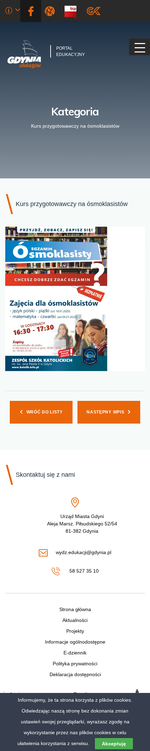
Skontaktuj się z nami (45, 474)
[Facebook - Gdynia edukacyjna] (30, 11)
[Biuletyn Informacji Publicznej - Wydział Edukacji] (73, 11)
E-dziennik (75, 653)
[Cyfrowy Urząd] (51, 11)
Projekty (75, 631)
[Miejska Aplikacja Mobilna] (93, 11)
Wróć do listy (45, 412)
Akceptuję (114, 743)
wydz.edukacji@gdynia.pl (83, 553)
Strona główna (75, 609)
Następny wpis (105, 412)
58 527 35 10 (83, 571)
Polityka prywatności (75, 663)
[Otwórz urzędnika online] (12, 11)
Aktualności (75, 620)
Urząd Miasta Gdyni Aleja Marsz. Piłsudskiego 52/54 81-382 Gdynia (82, 524)
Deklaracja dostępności (75, 674)
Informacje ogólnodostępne (75, 642)
